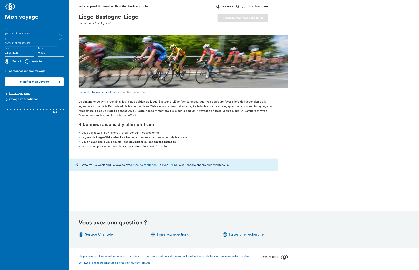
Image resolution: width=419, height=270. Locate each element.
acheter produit (89, 6)
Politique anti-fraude (137, 262)
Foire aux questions (173, 234)
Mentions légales (115, 256)
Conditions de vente (168, 256)
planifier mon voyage (34, 81)
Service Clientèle (99, 234)
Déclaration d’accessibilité (197, 256)
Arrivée (37, 61)
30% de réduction (145, 164)
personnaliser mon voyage (27, 71)
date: (7, 48)
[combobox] (51, 53)
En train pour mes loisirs (102, 92)
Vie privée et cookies (91, 256)
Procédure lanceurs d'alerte (107, 262)
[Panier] (243, 6)
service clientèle (114, 6)
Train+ (173, 164)
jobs (145, 6)
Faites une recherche (246, 234)
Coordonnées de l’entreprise (231, 256)
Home (82, 92)
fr (249, 6)
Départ (16, 61)
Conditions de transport (140, 256)
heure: (41, 48)
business (134, 6)
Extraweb (84, 262)
